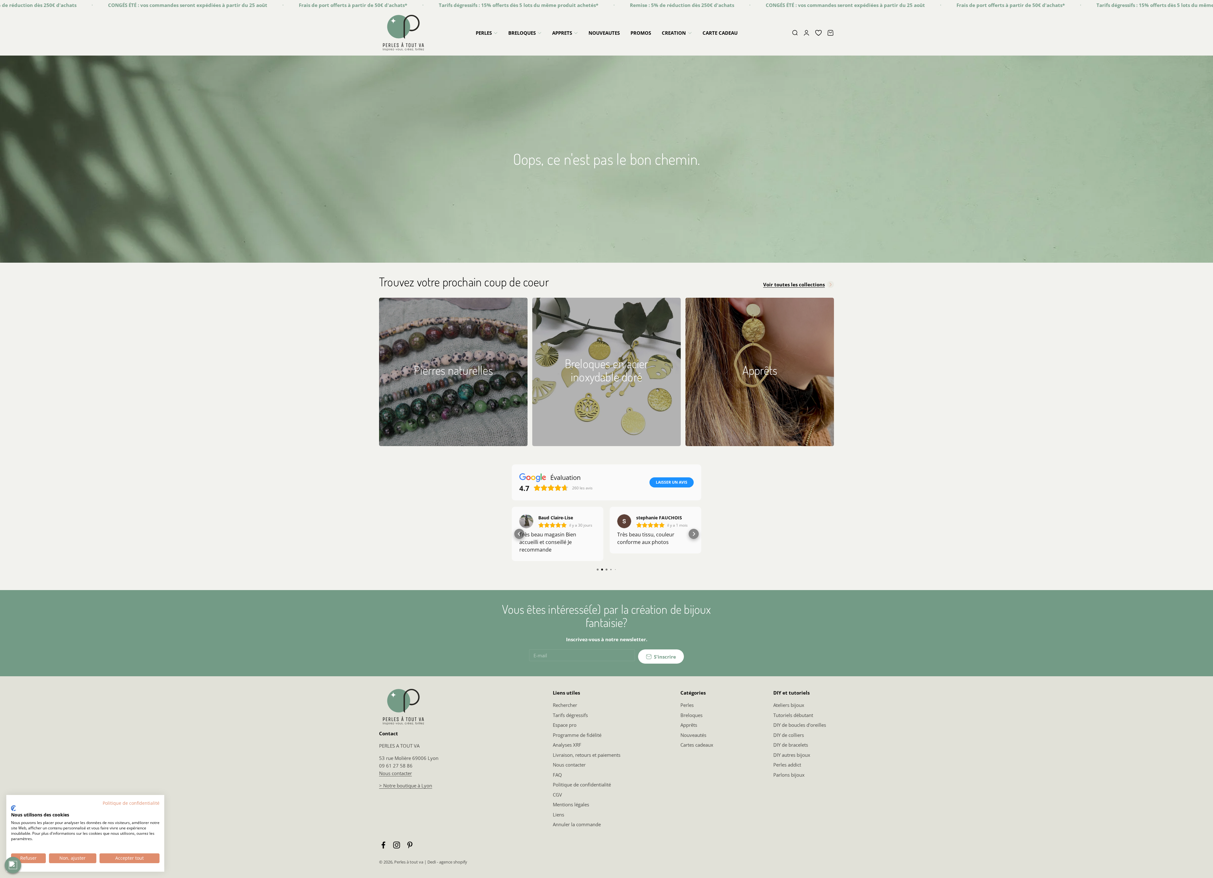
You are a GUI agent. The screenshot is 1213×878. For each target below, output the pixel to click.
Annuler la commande (577, 824)
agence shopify (453, 862)
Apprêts (688, 725)
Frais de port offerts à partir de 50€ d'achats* (254, 5)
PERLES (484, 33)
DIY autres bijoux (791, 755)
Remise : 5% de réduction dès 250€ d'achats (583, 5)
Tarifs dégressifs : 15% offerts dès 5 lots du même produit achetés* (419, 5)
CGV (557, 794)
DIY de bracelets (790, 745)
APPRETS (562, 33)
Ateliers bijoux (788, 705)
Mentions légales (571, 804)
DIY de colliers (788, 735)
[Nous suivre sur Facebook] (383, 845)
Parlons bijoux (789, 775)
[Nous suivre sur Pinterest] (410, 845)
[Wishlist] (818, 33)
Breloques (691, 715)
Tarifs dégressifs (570, 715)
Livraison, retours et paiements (586, 755)
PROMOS (641, 33)
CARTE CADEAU (720, 33)
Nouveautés (693, 735)
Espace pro (564, 725)
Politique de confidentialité (582, 784)
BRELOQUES (522, 33)
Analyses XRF (567, 745)
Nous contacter (395, 773)
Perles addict (787, 765)
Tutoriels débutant (793, 715)
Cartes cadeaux (696, 745)
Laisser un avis (671, 482)
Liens (558, 814)
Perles (687, 705)
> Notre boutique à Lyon (405, 785)
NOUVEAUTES (604, 33)
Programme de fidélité (577, 735)
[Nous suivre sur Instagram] (396, 845)
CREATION (674, 33)
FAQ (557, 775)
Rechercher (565, 705)
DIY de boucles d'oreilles (799, 725)
